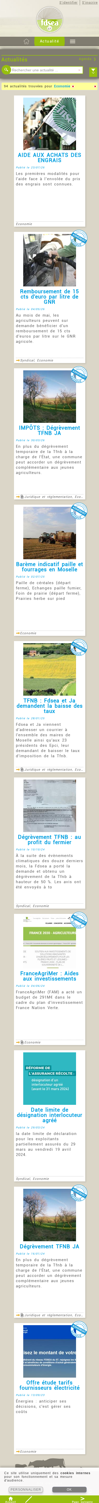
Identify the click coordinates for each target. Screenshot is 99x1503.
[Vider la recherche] (79, 70)
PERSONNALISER (26, 1489)
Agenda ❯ (87, 59)
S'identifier (68, 2)
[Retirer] (73, 86)
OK (69, 1489)
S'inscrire (90, 2)
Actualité (49, 41)
